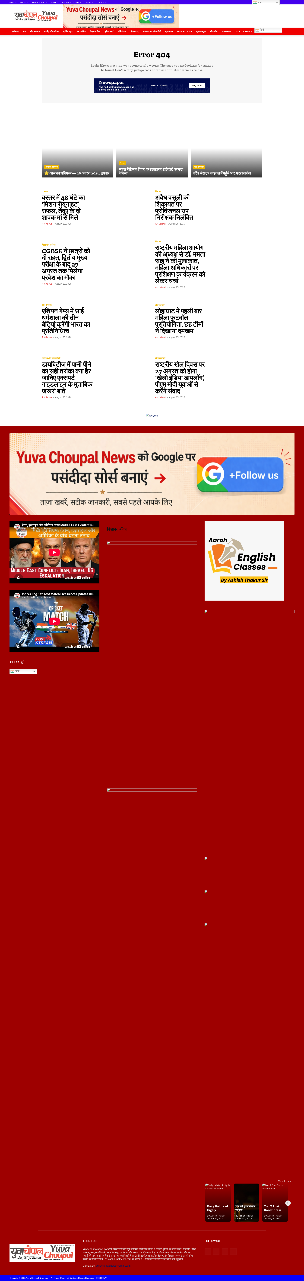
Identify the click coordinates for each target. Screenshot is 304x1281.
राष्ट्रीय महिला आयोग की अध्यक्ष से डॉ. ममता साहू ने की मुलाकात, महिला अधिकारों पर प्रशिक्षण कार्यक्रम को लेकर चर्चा (180, 264)
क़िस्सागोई (135, 31)
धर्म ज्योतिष (81, 31)
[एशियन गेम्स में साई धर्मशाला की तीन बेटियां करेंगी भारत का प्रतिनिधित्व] (122, 321)
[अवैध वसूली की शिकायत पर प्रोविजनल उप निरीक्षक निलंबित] (235, 207)
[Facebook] (208, 1251)
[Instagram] (216, 1251)
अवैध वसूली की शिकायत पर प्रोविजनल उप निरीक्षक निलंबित (174, 207)
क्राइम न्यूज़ (201, 31)
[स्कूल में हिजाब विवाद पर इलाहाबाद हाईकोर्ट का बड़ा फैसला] (152, 142)
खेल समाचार (35, 31)
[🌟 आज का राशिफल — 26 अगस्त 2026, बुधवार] (77, 142)
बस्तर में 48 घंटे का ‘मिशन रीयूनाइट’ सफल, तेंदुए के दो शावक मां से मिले (63, 207)
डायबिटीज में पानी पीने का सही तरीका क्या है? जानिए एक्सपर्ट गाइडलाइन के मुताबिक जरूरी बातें (67, 377)
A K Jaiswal (47, 223)
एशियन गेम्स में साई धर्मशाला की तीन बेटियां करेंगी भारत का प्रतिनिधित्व (66, 321)
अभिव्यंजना (122, 31)
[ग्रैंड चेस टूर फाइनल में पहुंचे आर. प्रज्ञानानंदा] (226, 142)
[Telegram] (225, 1251)
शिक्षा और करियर (49, 245)
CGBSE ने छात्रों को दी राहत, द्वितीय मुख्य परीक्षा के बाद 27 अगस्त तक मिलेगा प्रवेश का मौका (66, 264)
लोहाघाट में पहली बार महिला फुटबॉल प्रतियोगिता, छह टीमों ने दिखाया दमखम (179, 321)
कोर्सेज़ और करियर (51, 31)
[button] (290, 31)
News (122, 163)
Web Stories (184, 31)
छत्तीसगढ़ (15, 31)
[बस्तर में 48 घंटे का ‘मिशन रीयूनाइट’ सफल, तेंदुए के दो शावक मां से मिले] (122, 207)
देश (24, 31)
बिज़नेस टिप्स (95, 31)
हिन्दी (261, 30)
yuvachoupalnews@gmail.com (113, 1265)
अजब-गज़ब (226, 31)
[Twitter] (233, 1251)
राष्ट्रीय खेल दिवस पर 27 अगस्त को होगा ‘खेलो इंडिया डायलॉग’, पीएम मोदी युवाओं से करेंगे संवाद (180, 377)
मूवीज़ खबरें (109, 31)
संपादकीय (214, 31)
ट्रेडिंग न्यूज (68, 31)
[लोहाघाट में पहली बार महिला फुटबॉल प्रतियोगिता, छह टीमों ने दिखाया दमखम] (235, 321)
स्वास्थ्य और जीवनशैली (152, 31)
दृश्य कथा (169, 31)
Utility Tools (243, 31)
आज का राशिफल (51, 167)
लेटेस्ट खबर (160, 305)
